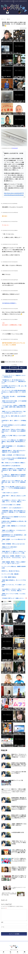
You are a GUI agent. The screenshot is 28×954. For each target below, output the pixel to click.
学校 (7, 361)
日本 (18, 361)
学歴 (11, 361)
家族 (14, 361)
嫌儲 (3, 361)
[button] (18, 371)
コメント (4, 908)
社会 (21, 361)
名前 (2, 922)
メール (2, 926)
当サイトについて (14, 949)
